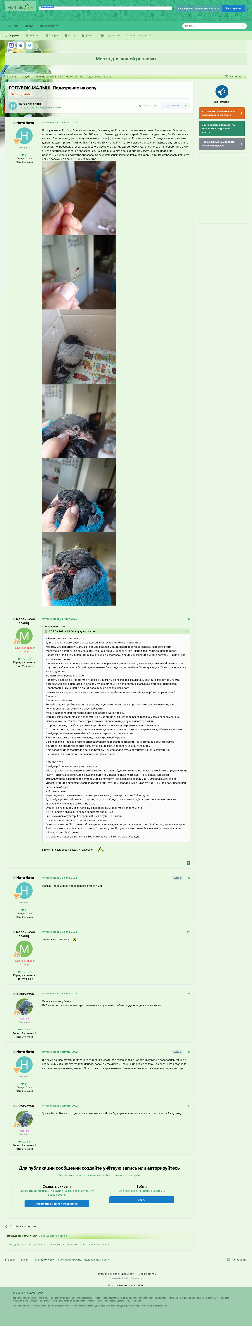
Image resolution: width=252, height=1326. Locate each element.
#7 (188, 1105)
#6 (188, 1051)
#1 (189, 122)
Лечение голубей (50, 107)
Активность (52, 26)
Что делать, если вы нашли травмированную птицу (218, 113)
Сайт (14, 26)
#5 (188, 993)
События (33, 35)
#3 (188, 877)
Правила (89, 35)
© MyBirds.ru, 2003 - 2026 (28, 1292)
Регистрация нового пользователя (56, 1203)
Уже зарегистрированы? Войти (197, 8)
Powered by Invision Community (126, 1278)
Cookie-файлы (147, 1273)
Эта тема (229, 26)
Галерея (53, 35)
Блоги (71, 35)
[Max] (11, 45)
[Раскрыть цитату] (46, 631)
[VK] (20, 45)
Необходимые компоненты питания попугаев (218, 143)
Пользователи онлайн (139, 35)
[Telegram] (29, 45)
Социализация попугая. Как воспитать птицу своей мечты (219, 128)
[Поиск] (243, 26)
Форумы (13, 35)
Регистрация (233, 8)
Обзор (29, 26)
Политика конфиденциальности (115, 1273)
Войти (141, 1199)
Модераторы (112, 35)
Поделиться (148, 105)
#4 (188, 931)
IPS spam (113, 1285)
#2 (188, 618)
